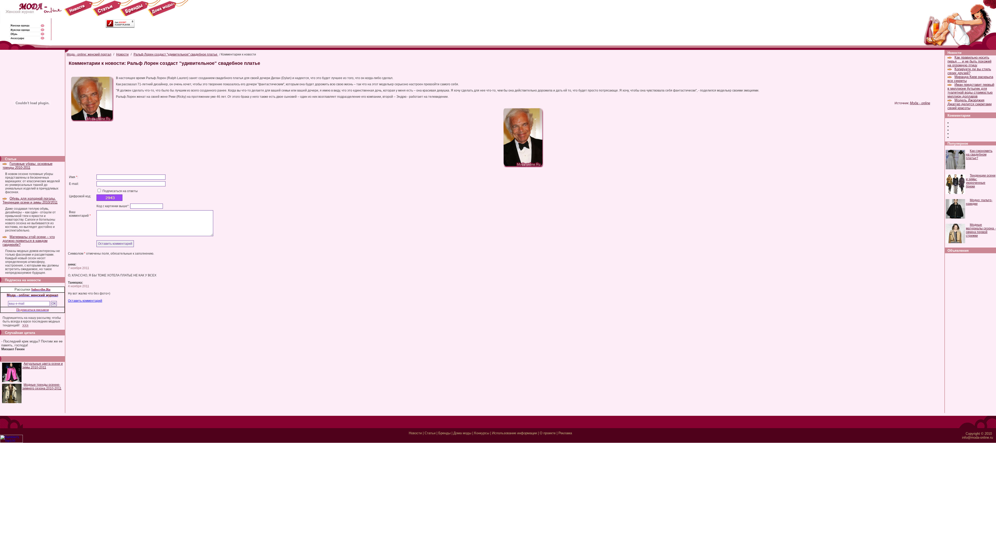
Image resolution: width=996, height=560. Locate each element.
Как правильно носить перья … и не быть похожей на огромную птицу (969, 61)
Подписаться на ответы (120, 191)
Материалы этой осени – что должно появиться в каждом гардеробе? (29, 241)
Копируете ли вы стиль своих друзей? (969, 71)
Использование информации (514, 433)
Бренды (444, 433)
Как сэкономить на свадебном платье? (979, 154)
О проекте (548, 433)
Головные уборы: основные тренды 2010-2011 (27, 166)
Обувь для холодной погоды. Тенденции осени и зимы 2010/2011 (30, 200)
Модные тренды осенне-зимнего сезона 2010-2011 (41, 386)
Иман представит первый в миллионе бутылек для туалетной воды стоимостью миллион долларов (970, 90)
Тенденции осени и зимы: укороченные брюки (980, 181)
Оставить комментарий (85, 301)
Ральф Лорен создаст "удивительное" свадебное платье (176, 54)
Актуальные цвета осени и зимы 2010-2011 (42, 365)
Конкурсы (481, 433)
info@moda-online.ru (977, 437)
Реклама (565, 433)
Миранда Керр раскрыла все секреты (970, 79)
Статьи (430, 433)
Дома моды (462, 433)
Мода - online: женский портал (89, 54)
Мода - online (920, 103)
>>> (25, 325)
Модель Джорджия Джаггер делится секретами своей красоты (969, 104)
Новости (122, 54)
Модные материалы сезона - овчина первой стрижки (981, 230)
